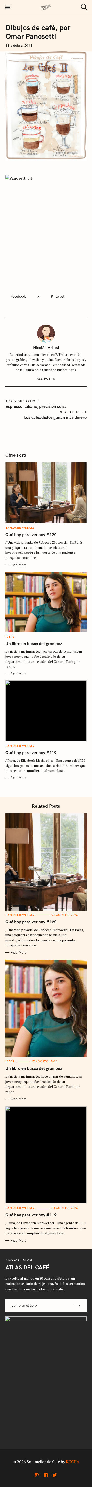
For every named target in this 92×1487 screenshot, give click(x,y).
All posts (46, 378)
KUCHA (72, 1461)
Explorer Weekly (20, 527)
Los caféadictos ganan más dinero (55, 417)
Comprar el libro (24, 1305)
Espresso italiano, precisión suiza (36, 406)
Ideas (9, 636)
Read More (18, 565)
